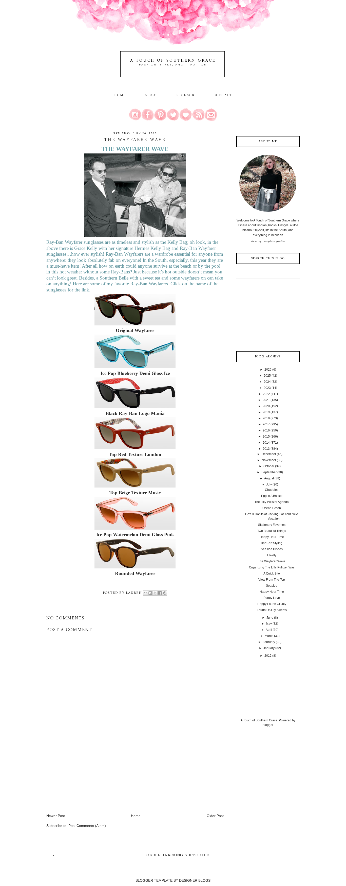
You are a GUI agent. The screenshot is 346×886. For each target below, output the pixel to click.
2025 (267, 375)
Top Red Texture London (135, 454)
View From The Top (271, 579)
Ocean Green (271, 508)
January (269, 648)
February (269, 642)
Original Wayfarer (135, 330)
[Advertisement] (84, 777)
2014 (266, 442)
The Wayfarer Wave (271, 561)
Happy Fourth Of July (271, 604)
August (269, 478)
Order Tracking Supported (178, 855)
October (268, 466)
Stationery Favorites (271, 525)
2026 (268, 369)
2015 (266, 436)
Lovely (271, 555)
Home (120, 95)
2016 (266, 430)
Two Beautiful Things (271, 531)
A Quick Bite (271, 573)
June (269, 617)
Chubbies (271, 490)
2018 (266, 418)
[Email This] (145, 593)
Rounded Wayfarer (135, 573)
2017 (266, 424)
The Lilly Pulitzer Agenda (272, 502)
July (269, 484)
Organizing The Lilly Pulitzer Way (272, 567)
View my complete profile (268, 241)
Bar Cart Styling (271, 543)
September (269, 472)
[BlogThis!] (150, 593)
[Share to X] (155, 593)
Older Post (215, 816)
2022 (266, 394)
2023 (267, 388)
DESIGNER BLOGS (194, 880)
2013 (266, 448)
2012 (268, 655)
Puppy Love (271, 598)
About (152, 95)
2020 (266, 406)
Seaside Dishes (272, 549)
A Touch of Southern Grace (173, 60)
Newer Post (55, 816)
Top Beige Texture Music (135, 492)
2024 (267, 382)
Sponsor (186, 95)
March (269, 636)
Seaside (271, 585)
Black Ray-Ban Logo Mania (135, 413)
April (269, 630)
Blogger (267, 725)
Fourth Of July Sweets (272, 610)
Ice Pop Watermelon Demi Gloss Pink (135, 534)
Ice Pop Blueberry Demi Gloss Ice (135, 373)
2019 (266, 412)
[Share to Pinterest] (164, 593)
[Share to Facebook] (159, 593)
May (269, 624)
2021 (266, 400)
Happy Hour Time (272, 537)
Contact (223, 95)
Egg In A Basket (271, 496)
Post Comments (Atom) (87, 826)
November (269, 460)
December (269, 454)
